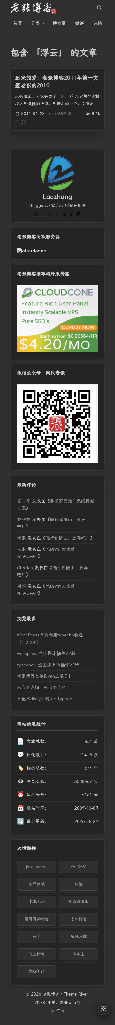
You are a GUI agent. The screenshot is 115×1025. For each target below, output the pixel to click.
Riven (84, 994)
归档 (97, 23)
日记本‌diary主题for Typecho (46, 698)
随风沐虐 (78, 936)
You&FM (79, 866)
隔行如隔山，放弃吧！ (67, 538)
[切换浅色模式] (103, 1008)
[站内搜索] (99, 7)
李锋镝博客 (78, 901)
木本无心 (36, 901)
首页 (17, 23)
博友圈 (59, 23)
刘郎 (21, 586)
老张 (21, 538)
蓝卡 (37, 936)
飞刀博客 (36, 954)
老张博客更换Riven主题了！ (45, 676)
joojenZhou (37, 866)
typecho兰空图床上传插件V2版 (48, 664)
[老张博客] (35, 7)
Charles (25, 567)
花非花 (23, 501)
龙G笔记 (36, 971)
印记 (78, 884)
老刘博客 (78, 919)
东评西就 (36, 884)
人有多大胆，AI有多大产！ (44, 687)
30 (23, 122)
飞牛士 (78, 954)
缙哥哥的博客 (36, 919)
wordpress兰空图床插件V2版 (46, 653)
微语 (79, 23)
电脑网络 (63, 113)
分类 (35, 23)
